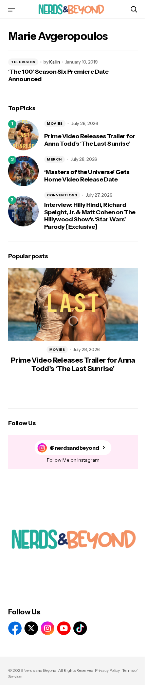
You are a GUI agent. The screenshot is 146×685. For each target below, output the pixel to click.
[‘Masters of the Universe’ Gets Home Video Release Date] (23, 171)
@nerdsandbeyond (74, 448)
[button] (11, 9)
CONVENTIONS (62, 195)
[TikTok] (80, 628)
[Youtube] (64, 628)
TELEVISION (23, 62)
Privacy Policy (107, 670)
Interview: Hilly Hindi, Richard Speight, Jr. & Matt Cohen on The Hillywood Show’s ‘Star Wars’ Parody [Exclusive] (89, 215)
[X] (31, 628)
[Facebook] (15, 628)
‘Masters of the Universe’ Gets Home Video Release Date (87, 176)
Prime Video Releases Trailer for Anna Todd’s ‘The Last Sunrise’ (89, 140)
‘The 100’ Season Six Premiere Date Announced (58, 75)
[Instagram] (47, 628)
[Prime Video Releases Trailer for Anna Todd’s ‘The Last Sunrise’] (23, 135)
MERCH (54, 159)
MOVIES (55, 123)
